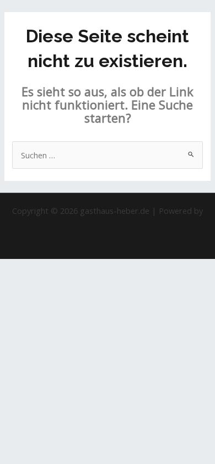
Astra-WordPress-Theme (107, 224)
